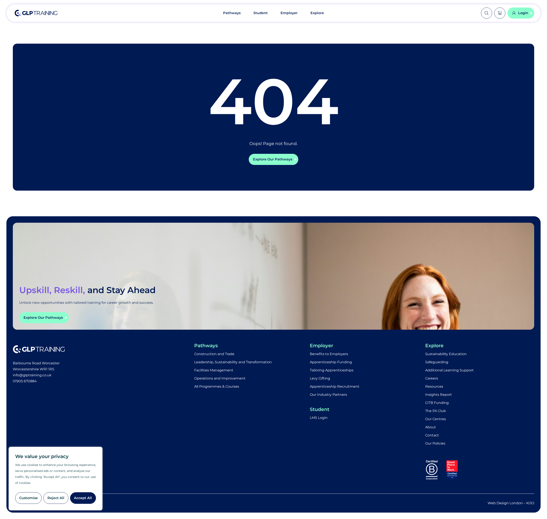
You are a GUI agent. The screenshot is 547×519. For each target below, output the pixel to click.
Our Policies (435, 443)
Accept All (83, 498)
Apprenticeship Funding (331, 362)
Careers (431, 378)
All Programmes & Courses (216, 386)
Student (260, 13)
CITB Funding (437, 403)
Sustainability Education (446, 354)
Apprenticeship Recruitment (334, 386)
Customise (28, 498)
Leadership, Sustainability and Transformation (233, 362)
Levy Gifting (320, 378)
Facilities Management (213, 370)
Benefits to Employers (329, 354)
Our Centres (435, 419)
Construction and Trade (214, 354)
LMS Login (319, 418)
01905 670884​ (25, 381)
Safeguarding (436, 362)
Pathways (232, 13)
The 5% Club (435, 411)
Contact (432, 435)
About (430, 427)
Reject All (55, 498)
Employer (289, 13)
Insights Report (438, 395)
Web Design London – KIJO (511, 503)
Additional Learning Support (449, 370)
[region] (56, 478)
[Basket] (499, 13)
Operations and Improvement (220, 378)
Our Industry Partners (328, 395)
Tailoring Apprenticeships (331, 370)
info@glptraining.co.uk (32, 375)
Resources (434, 386)
